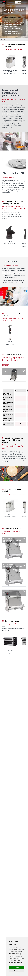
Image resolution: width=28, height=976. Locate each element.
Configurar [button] (17, 970)
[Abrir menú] (25, 2)
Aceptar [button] (17, 967)
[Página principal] (4, 2)
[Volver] (22, 2)
